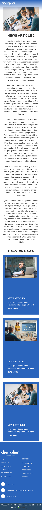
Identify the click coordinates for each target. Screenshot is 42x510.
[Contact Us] (3, 484)
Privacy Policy (6, 473)
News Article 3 (16, 361)
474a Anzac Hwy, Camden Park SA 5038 (20, 490)
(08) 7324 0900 (11, 496)
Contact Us (5, 469)
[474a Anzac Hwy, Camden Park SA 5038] (3, 490)
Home (3, 459)
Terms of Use (6, 476)
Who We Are (5, 463)
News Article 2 (16, 425)
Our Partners (6, 466)
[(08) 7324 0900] (3, 496)
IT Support (26, 466)
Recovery (25, 477)
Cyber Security (27, 473)
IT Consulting (27, 463)
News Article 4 (16, 298)
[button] (39, 4)
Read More (13, 309)
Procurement (27, 470)
